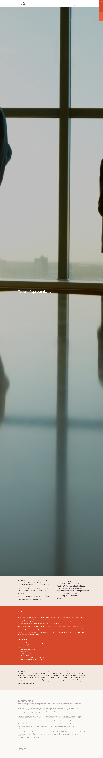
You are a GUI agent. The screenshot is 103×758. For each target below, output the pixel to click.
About (69, 2)
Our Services (66, 5)
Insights (74, 5)
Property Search (57, 5)
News (79, 5)
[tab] (101, 8)
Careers (73, 2)
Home (64, 2)
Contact (79, 2)
